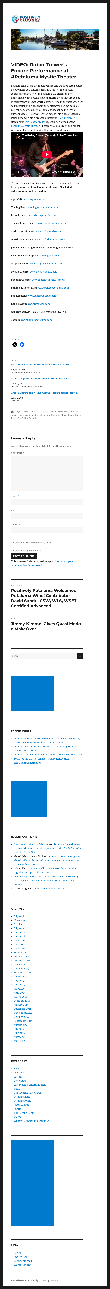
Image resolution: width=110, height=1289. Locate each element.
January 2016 (21, 956)
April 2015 (19, 992)
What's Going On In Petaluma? (31, 1120)
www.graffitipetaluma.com (50, 239)
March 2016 (20, 948)
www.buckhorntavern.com (52, 223)
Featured (19, 1072)
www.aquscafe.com (34, 199)
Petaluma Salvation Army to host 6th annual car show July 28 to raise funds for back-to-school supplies (48, 848)
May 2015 (19, 988)
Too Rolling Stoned (35, 121)
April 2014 (19, 1040)
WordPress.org (22, 1264)
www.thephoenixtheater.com (48, 279)
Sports (17, 1108)
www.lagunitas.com (50, 255)
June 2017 (19, 932)
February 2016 (22, 952)
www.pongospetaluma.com (53, 287)
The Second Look (24, 1112)
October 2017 (21, 924)
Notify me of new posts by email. (26, 550)
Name (15, 496)
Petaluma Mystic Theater (25, 125)
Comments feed (23, 1260)
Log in (17, 1252)
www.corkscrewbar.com (49, 231)
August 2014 (21, 1024)
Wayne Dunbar (22, 412)
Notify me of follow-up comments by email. (31, 542)
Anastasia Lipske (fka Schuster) (32, 844)
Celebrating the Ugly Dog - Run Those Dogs (38, 876)
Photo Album (21, 1104)
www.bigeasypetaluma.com (42, 207)
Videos (74, 412)
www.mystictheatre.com (43, 271)
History (18, 1076)
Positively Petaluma (20, 1280)
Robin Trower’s (67, 117)
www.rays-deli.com (39, 303)
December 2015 (22, 960)
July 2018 (19, 916)
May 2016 (19, 940)
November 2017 (23, 920)
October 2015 (21, 968)
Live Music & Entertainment (57, 412)
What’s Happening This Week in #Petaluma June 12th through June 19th (44, 393)
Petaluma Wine (22, 1100)
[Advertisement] (33, 694)
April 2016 (19, 944)
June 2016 (19, 936)
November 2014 (23, 1012)
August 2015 (21, 976)
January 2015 (21, 1004)
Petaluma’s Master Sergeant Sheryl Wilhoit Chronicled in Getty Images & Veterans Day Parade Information (47, 860)
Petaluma (45, 415)
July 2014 (19, 1028)
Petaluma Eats (22, 1096)
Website (16, 524)
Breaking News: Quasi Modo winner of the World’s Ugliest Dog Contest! (46, 880)
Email (15, 510)
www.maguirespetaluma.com (46, 263)
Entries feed (21, 1256)
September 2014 (23, 1020)
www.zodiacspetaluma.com (36, 319)
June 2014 (19, 1032)
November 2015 (23, 964)
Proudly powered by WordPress (45, 1280)
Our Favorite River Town (28, 1092)
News (17, 1088)
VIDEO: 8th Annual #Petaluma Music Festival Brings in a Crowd (40, 364)
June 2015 (19, 984)
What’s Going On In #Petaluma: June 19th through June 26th (39, 379)
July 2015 (19, 980)
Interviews (20, 1080)
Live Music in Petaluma (29, 415)
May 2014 (19, 1036)
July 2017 (19, 928)
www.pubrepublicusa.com (42, 295)
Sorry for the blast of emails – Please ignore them (42, 758)
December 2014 (22, 1008)
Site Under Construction (27, 762)
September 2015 (23, 972)
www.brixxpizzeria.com (42, 215)
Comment (17, 453)
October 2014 (21, 1016)
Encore (14, 415)
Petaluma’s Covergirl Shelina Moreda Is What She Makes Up (48, 754)
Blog (16, 1068)
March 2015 (20, 996)
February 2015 (22, 1000)
